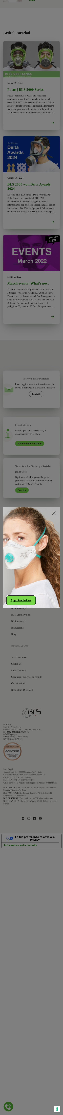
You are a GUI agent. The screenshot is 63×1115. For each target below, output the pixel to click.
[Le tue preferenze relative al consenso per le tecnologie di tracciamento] (57, 1109)
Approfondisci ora (21, 600)
